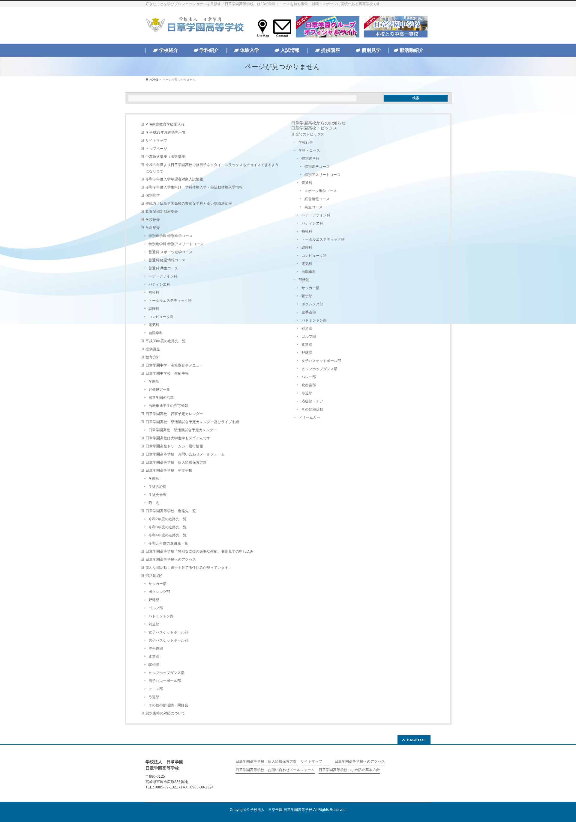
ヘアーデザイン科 (162, 276)
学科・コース (309, 150)
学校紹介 (153, 220)
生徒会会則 (157, 495)
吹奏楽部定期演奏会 (162, 211)
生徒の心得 (157, 487)
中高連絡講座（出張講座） (167, 157)
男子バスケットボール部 (168, 640)
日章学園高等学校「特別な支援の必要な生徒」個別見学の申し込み (200, 551)
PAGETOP (416, 740)
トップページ (156, 149)
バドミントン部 (161, 616)
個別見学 (153, 195)
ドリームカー (309, 417)
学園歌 (153, 381)
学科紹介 (153, 228)
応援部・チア (312, 401)
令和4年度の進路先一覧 (167, 535)
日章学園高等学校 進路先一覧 (171, 511)
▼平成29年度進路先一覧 (166, 132)
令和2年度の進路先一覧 (167, 519)
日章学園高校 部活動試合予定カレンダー (182, 430)
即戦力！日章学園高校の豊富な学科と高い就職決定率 (189, 203)
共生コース (313, 207)
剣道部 (153, 624)
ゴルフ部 (155, 608)
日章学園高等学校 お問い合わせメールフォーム (185, 454)
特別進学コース (317, 167)
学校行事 (305, 142)
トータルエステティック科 (170, 300)
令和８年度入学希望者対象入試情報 (174, 179)
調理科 (153, 309)
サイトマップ (156, 140)
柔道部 (153, 656)
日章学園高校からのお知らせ (318, 122)
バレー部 (309, 377)
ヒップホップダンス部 (166, 673)
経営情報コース (317, 199)
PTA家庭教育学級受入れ (165, 124)
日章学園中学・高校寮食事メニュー (174, 365)
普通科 (307, 183)
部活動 (303, 280)
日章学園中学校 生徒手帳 (167, 373)
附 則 (153, 503)
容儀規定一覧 (159, 389)
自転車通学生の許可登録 (168, 406)
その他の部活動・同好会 (168, 705)
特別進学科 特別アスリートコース (175, 244)
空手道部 (155, 648)
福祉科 (153, 292)
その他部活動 (312, 409)
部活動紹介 (155, 576)
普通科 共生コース (163, 268)
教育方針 (153, 357)
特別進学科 (311, 158)
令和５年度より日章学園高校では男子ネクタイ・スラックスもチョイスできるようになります (212, 168)
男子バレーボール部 (164, 681)
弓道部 (153, 697)
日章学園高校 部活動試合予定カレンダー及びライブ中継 (192, 422)
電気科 (153, 325)
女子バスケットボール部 (168, 632)
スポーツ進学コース (320, 191)
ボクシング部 (159, 592)
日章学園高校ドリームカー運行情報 (174, 446)
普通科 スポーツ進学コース (170, 252)
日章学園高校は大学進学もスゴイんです (178, 438)
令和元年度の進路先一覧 (168, 543)
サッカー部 (157, 584)
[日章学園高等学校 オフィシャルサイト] (195, 26)
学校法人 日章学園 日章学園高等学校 (281, 810)
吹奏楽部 (309, 385)
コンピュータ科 (161, 317)
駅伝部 (153, 665)
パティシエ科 (159, 284)
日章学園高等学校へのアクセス (171, 559)
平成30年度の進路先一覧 (166, 341)
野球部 (153, 600)
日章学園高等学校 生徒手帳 (169, 470)
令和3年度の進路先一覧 (167, 527)
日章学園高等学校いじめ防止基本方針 (349, 770)
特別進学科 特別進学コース (170, 236)
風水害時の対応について (165, 713)
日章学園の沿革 (161, 398)
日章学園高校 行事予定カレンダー (174, 414)
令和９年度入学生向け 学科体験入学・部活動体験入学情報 (194, 187)
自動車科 (155, 333)
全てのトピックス (310, 134)
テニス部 (155, 689)
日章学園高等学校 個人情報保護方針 (176, 462)
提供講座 (153, 349)
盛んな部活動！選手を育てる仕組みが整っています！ (189, 567)
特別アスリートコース (322, 175)
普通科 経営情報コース (166, 260)
